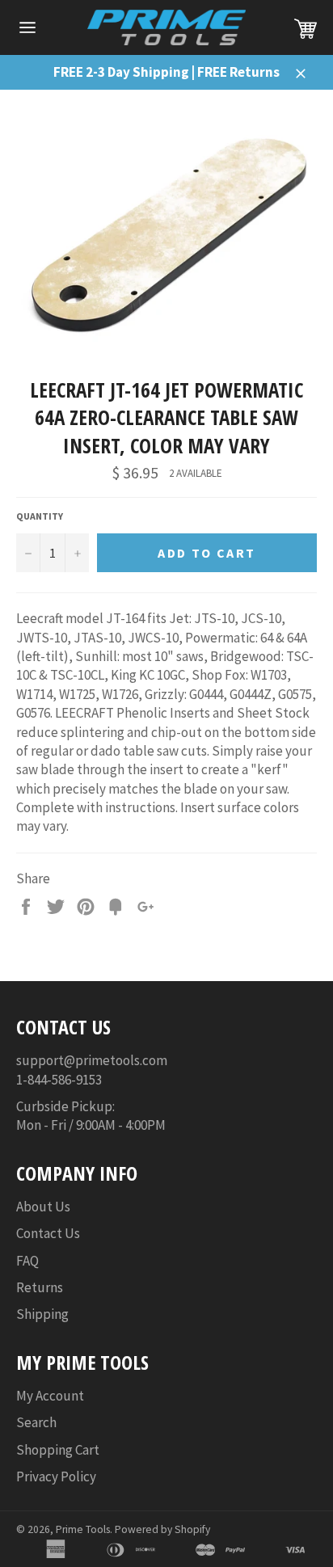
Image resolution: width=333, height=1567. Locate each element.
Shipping (42, 1314)
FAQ (27, 1261)
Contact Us (48, 1233)
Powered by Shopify (162, 1529)
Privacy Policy (56, 1476)
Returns (39, 1287)
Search (36, 1422)
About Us (43, 1206)
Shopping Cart (57, 1450)
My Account (50, 1396)
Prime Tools (83, 1529)
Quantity (39, 516)
